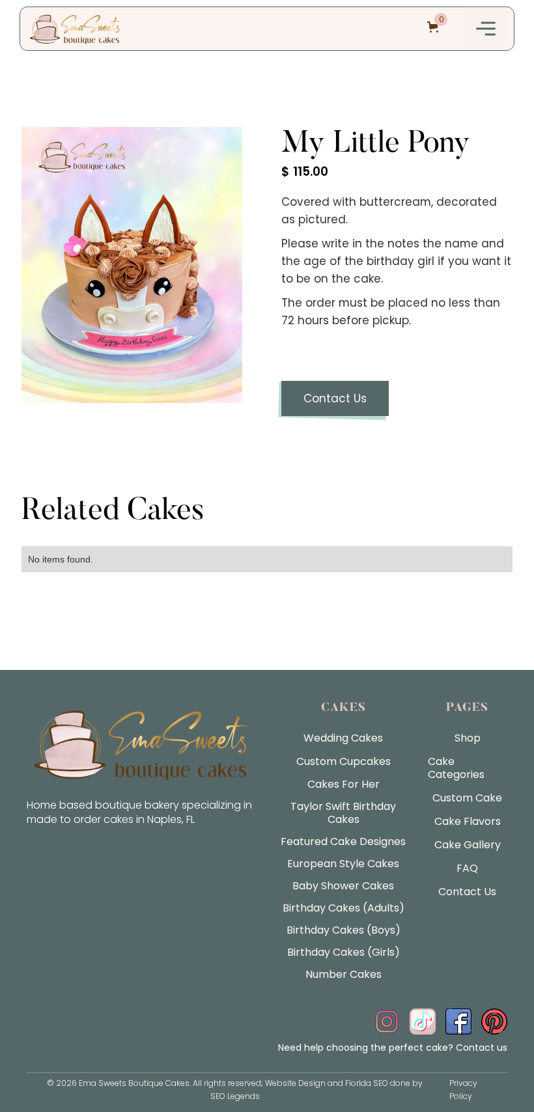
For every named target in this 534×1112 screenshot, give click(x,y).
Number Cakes (343, 974)
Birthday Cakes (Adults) (343, 907)
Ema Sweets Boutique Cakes (134, 1083)
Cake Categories (456, 768)
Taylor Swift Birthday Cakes (343, 813)
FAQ (467, 868)
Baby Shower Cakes (343, 885)
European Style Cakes (343, 863)
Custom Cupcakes (343, 761)
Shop (468, 737)
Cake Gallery (467, 844)
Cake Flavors (467, 821)
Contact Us (335, 398)
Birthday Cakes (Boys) (343, 930)
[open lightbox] (131, 265)
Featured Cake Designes (343, 841)
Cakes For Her (343, 784)
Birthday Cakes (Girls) (343, 952)
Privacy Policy (463, 1089)
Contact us (481, 1047)
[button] (485, 28)
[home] (75, 28)
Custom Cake (467, 797)
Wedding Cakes (343, 737)
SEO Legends (235, 1096)
